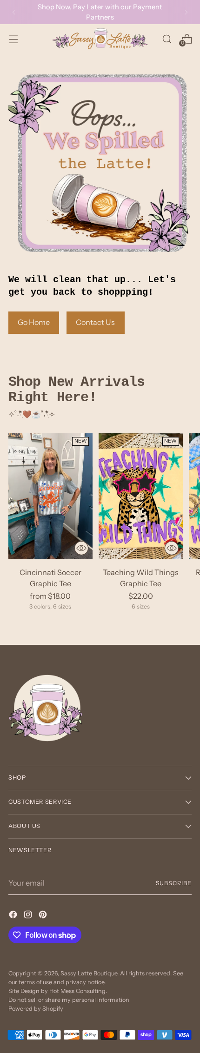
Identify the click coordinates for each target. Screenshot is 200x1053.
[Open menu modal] (13, 38)
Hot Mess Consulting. (78, 990)
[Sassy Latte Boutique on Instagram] (28, 916)
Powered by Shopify (35, 1008)
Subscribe (174, 883)
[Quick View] (81, 548)
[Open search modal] (166, 38)
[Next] (186, 12)
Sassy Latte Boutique (88, 973)
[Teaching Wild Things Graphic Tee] (141, 496)
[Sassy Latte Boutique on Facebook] (14, 916)
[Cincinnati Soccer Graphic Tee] (50, 496)
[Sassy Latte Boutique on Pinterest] (43, 916)
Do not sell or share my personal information (68, 999)
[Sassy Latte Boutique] (100, 39)
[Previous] (14, 12)
